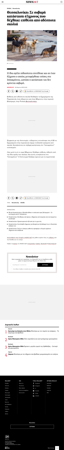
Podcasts (7, 409)
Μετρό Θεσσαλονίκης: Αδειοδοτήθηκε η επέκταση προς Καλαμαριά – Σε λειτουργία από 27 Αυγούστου (30, 213)
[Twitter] (12, 91)
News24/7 (49, 383)
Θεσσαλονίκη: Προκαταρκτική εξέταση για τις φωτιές (25, 221)
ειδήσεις (51, 237)
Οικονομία (7, 392)
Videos (6, 411)
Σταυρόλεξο (31, 243)
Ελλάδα (9, 8)
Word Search (52, 243)
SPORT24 (49, 385)
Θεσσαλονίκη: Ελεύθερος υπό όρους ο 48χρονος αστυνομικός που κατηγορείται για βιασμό (33, 218)
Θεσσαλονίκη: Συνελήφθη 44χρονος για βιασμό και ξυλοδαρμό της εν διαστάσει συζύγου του (33, 225)
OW (48, 392)
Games (15, 243)
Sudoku (38, 243)
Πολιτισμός (7, 395)
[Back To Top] (57, 448)
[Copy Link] (20, 91)
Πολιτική (7, 385)
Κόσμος (7, 388)
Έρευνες (7, 402)
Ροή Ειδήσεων (8, 404)
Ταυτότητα (21, 385)
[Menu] (3, 2)
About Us (21, 383)
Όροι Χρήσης (22, 388)
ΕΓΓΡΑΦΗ (32, 426)
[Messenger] (16, 91)
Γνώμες (6, 390)
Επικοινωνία (21, 392)
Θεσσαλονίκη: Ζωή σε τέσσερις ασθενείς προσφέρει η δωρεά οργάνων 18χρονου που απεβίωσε (30, 229)
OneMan (49, 388)
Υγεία (6, 399)
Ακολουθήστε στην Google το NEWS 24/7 (19, 237)
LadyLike (49, 390)
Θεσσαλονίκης (31, 101)
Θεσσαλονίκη (16, 8)
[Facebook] (8, 91)
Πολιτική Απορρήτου (23, 390)
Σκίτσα (6, 406)
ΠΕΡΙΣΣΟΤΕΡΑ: (11, 209)
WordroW (44, 243)
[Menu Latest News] (61, 2)
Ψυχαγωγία (7, 397)
